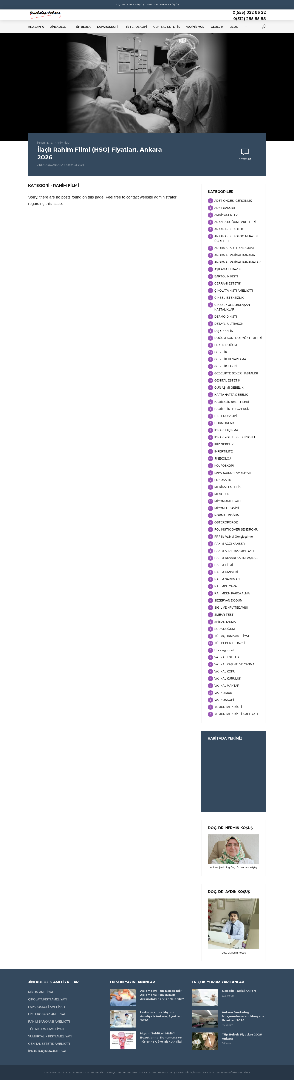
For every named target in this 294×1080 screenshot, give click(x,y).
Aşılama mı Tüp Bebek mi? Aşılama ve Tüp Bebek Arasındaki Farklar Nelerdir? (162, 995)
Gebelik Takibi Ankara (239, 990)
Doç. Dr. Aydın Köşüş (129, 4)
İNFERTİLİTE (45, 142)
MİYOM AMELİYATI (41, 992)
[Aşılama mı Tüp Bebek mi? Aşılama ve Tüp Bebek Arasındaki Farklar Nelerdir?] (123, 997)
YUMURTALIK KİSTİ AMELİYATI (50, 1036)
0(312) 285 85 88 (249, 18)
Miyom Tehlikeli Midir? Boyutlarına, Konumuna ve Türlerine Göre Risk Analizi (161, 1037)
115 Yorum (228, 995)
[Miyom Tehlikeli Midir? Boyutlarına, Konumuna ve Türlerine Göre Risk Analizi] (123, 1040)
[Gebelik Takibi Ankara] (205, 997)
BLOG (234, 26)
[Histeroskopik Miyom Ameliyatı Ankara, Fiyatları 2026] (123, 1019)
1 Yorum (245, 159)
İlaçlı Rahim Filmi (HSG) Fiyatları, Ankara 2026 (99, 153)
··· (246, 26)
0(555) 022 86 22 (249, 12)
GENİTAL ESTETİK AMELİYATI (49, 1043)
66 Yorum (227, 1043)
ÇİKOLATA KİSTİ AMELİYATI (47, 999)
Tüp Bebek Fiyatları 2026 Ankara (242, 1036)
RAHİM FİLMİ (62, 142)
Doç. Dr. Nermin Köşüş (163, 4)
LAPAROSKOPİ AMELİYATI (46, 1007)
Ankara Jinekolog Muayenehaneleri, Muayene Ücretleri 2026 (243, 1016)
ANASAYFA (36, 26)
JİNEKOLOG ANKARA (50, 164)
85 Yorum (227, 1025)
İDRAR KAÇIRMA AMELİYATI (48, 1051)
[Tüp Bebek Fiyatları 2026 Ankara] (205, 1041)
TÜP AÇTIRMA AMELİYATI (46, 1029)
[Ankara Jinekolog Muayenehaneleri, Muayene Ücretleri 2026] (205, 1019)
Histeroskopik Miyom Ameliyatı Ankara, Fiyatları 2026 (160, 1016)
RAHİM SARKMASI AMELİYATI (49, 1021)
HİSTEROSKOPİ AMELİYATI (47, 1014)
